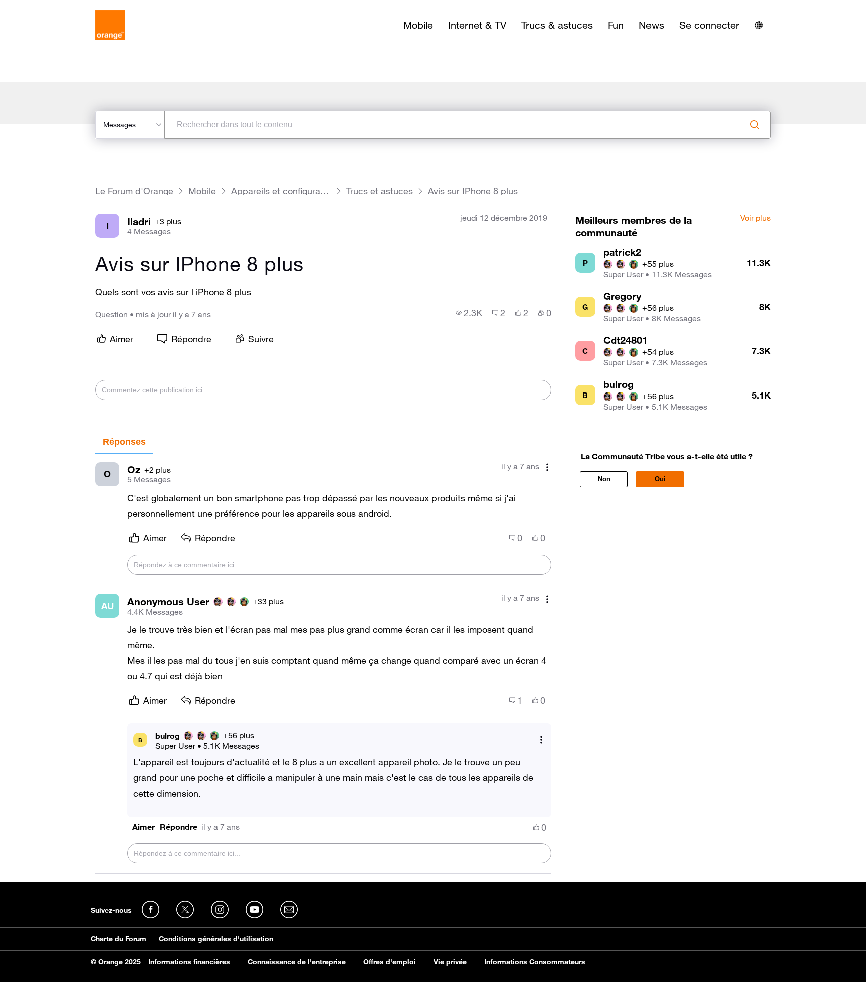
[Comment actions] (547, 467)
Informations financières (189, 961)
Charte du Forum (118, 938)
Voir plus (755, 218)
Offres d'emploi (389, 961)
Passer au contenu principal (53, 7)
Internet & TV (477, 25)
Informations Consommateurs (534, 961)
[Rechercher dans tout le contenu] (754, 124)
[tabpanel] (323, 664)
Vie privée (450, 961)
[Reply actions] (541, 740)
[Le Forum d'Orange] (110, 25)
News (651, 25)
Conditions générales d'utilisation (216, 938)
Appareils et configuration (281, 191)
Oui (660, 479)
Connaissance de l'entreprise (297, 961)
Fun (616, 25)
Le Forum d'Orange (134, 191)
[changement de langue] (759, 25)
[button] (143, 827)
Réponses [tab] (124, 442)
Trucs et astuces (379, 191)
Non (604, 479)
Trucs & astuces (557, 25)
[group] (469, 313)
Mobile (418, 25)
